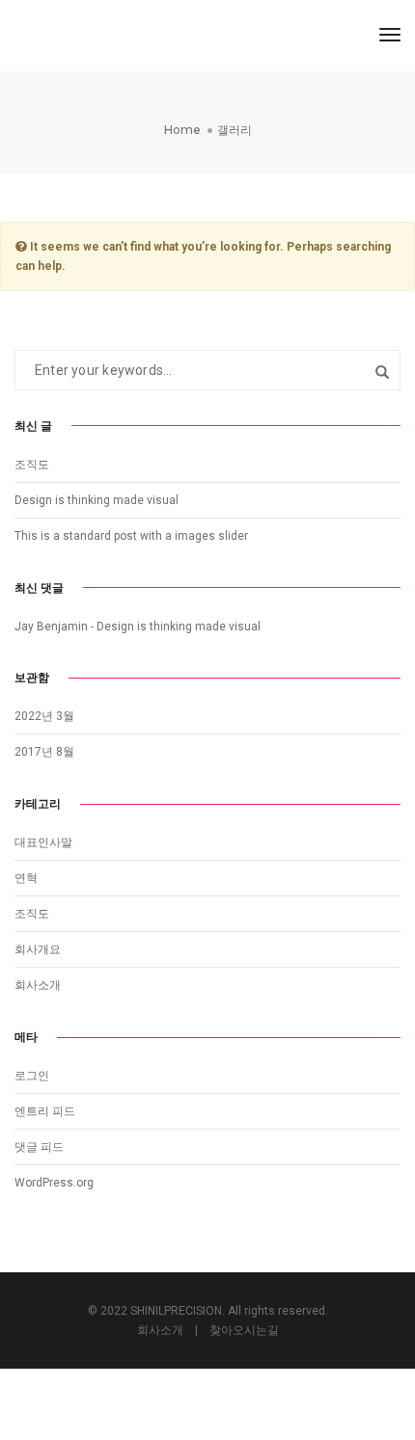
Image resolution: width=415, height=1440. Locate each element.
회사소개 (37, 985)
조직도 (31, 464)
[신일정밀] (97, 34)
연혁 (26, 878)
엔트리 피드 (44, 1111)
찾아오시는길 (244, 1330)
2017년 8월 (44, 752)
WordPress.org (54, 1182)
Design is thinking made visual (96, 500)
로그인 (31, 1075)
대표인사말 (43, 842)
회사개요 (37, 949)
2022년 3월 (44, 716)
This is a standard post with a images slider (131, 536)
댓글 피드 (39, 1147)
